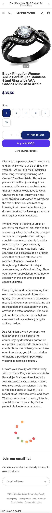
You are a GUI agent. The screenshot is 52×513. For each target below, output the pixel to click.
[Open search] (9, 13)
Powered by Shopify (36, 494)
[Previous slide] (3, 4)
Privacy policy (25, 499)
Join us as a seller (10, 510)
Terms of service (39, 499)
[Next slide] (49, 4)
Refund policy (11, 499)
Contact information (33, 502)
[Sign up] (45, 481)
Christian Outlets (20, 494)
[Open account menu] (42, 13)
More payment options (26, 150)
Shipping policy (17, 502)
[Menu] (3, 13)
